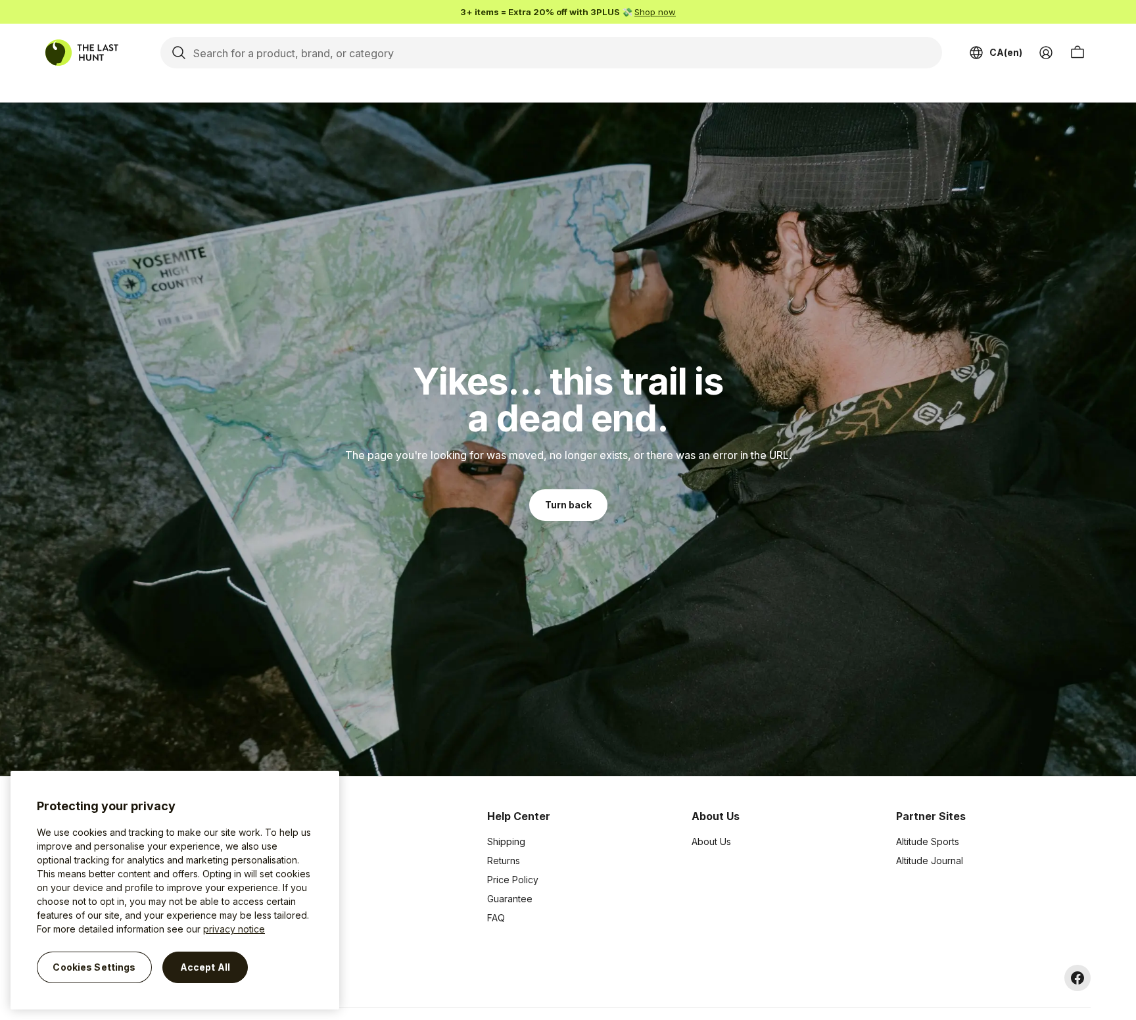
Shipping (506, 841)
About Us (711, 841)
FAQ (496, 917)
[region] (175, 890)
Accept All (205, 967)
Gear (292, 917)
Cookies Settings (94, 967)
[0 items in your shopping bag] (1077, 52)
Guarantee (509, 898)
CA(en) (1005, 52)
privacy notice (234, 929)
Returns (503, 860)
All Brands (303, 841)
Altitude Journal (929, 860)
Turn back (568, 504)
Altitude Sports (927, 841)
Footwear (302, 898)
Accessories (308, 879)
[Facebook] (1077, 978)
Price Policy (512, 879)
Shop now (655, 12)
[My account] (1046, 52)
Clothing (300, 860)
